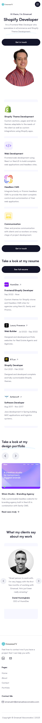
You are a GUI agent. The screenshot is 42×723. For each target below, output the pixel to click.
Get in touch (21, 42)
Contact (5, 683)
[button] (37, 4)
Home (4, 673)
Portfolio (6, 688)
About (4, 678)
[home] (7, 4)
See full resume (21, 269)
